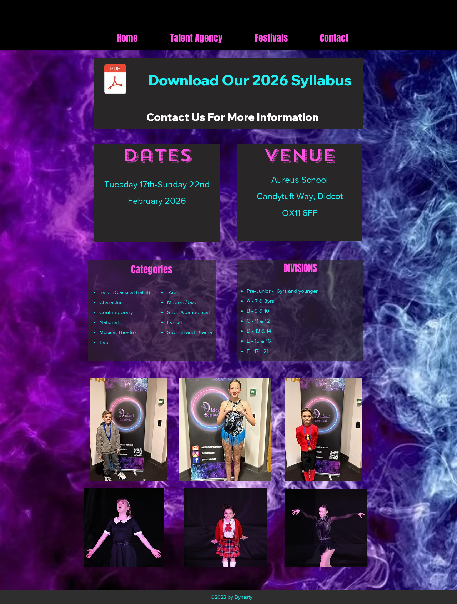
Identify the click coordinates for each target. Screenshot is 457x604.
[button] (271, 38)
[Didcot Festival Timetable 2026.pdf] (115, 80)
